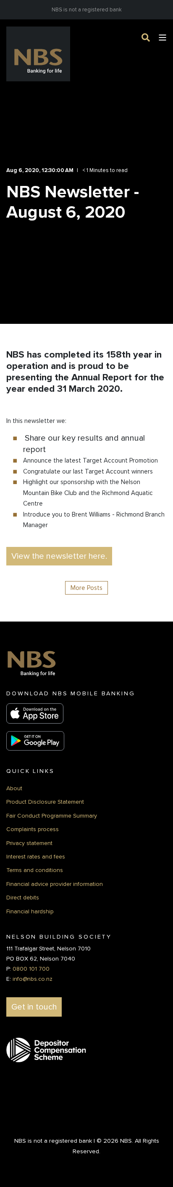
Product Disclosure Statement (45, 801)
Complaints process (32, 829)
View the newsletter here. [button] (59, 556)
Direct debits (22, 897)
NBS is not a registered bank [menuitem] (87, 9)
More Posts (86, 588)
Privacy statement (29, 843)
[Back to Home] (38, 53)
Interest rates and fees (35, 856)
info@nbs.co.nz (32, 978)
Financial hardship (30, 911)
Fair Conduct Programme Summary (51, 815)
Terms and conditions (34, 870)
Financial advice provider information (54, 884)
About (14, 788)
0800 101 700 (31, 968)
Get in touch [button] (34, 1007)
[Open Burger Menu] (162, 37)
